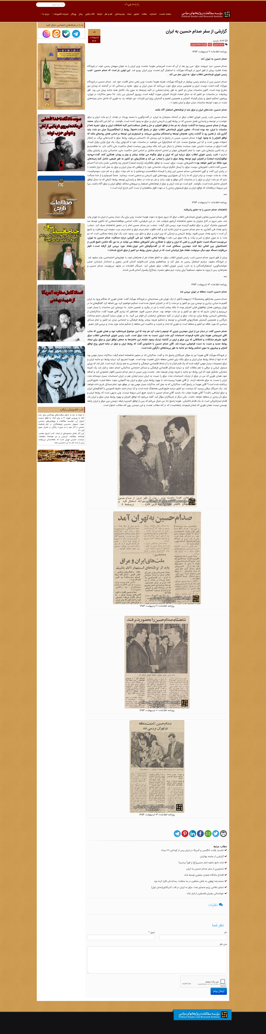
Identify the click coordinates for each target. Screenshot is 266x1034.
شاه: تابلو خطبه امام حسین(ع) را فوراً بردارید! (201, 863)
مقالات (144, 14)
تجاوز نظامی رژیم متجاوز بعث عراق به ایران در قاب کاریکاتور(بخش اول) (187, 887)
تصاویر (136, 14)
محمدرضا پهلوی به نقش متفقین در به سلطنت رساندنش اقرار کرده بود (189, 881)
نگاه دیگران (90, 14)
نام (225, 932)
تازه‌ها (99, 14)
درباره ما (45, 14)
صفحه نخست (165, 14)
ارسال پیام (218, 991)
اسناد (129, 14)
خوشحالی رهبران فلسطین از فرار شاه (205, 893)
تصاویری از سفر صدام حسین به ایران (205, 869)
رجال (81, 14)
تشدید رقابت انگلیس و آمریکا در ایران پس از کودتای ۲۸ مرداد (192, 850)
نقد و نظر (108, 14)
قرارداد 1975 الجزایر (198, 44)
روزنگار (73, 14)
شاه (210, 44)
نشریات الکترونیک (61, 14)
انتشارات (153, 14)
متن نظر (223, 944)
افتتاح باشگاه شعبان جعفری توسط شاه (204, 875)
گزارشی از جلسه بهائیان (212, 856)
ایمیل (152, 932)
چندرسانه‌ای (120, 14)
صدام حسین (218, 44)
